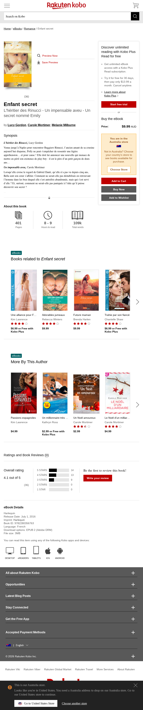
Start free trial (118, 104)
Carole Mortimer (39, 125)
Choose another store (74, 703)
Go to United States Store (39, 703)
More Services (105, 669)
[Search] (135, 16)
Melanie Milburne (64, 125)
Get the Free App (17, 619)
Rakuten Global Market (57, 669)
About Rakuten (126, 669)
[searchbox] (71, 16)
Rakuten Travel (84, 669)
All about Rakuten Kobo (22, 572)
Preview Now (50, 55)
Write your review (98, 478)
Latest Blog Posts (18, 595)
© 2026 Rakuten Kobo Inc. (21, 656)
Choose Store (119, 169)
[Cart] (135, 5)
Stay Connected (17, 607)
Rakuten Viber (32, 669)
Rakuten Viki (12, 669)
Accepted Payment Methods (25, 632)
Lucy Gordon (17, 125)
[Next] (137, 302)
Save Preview (50, 62)
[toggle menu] (7, 5)
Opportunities (15, 584)
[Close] (135, 685)
